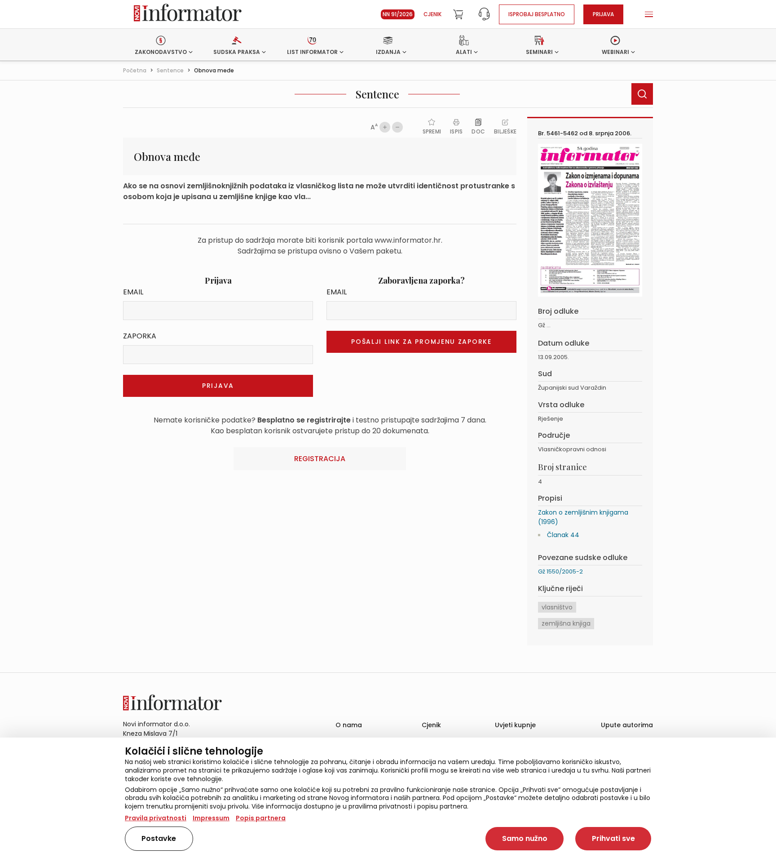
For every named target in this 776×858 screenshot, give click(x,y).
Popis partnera (261, 818)
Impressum (211, 818)
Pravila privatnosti (155, 818)
